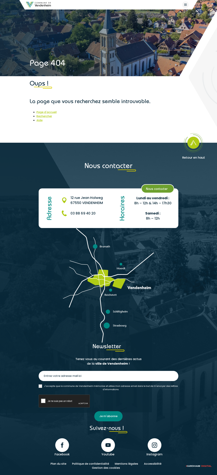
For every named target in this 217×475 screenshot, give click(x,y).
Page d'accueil (46, 112)
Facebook (62, 454)
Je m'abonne (108, 416)
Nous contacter (157, 189)
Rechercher (44, 116)
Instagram (154, 454)
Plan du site (58, 464)
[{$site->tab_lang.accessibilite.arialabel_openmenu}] (185, 4)
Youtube (108, 454)
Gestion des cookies (106, 468)
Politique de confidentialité (90, 464)
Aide (39, 120)
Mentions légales (126, 464)
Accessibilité (152, 464)
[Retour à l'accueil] (38, 4)
